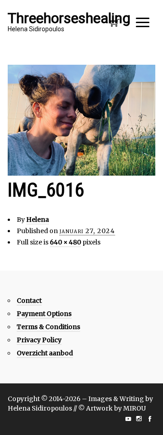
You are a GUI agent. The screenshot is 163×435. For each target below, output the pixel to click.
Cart (115, 25)
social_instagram (139, 418)
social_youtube (128, 418)
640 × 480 (65, 242)
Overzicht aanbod (45, 353)
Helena (37, 219)
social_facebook (149, 418)
